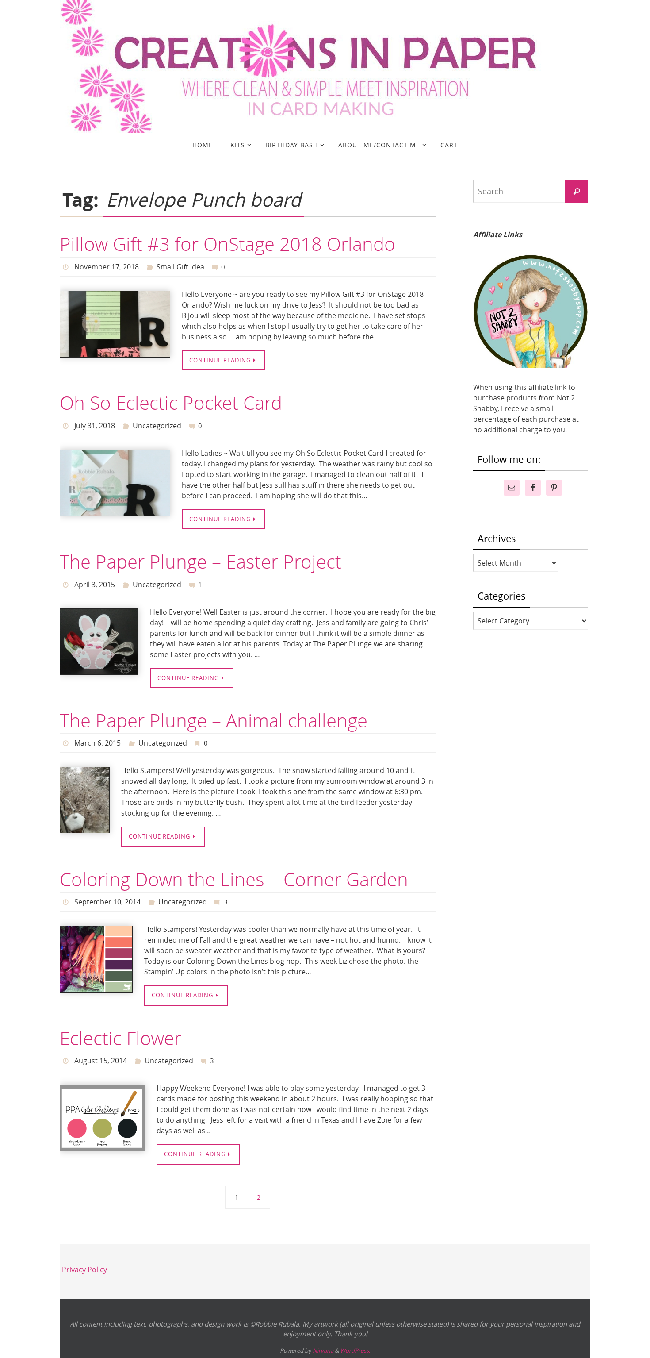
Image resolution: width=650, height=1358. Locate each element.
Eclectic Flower (120, 1038)
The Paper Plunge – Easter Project (200, 561)
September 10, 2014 (107, 902)
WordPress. (355, 1350)
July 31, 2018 (94, 426)
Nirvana (323, 1350)
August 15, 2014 (100, 1061)
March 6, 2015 (97, 743)
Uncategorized (157, 426)
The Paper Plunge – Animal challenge (213, 720)
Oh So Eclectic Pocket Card (171, 402)
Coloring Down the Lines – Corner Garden (234, 879)
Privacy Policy (84, 1269)
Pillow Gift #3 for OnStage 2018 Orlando (227, 243)
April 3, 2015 (94, 584)
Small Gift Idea (180, 267)
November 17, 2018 (106, 267)
